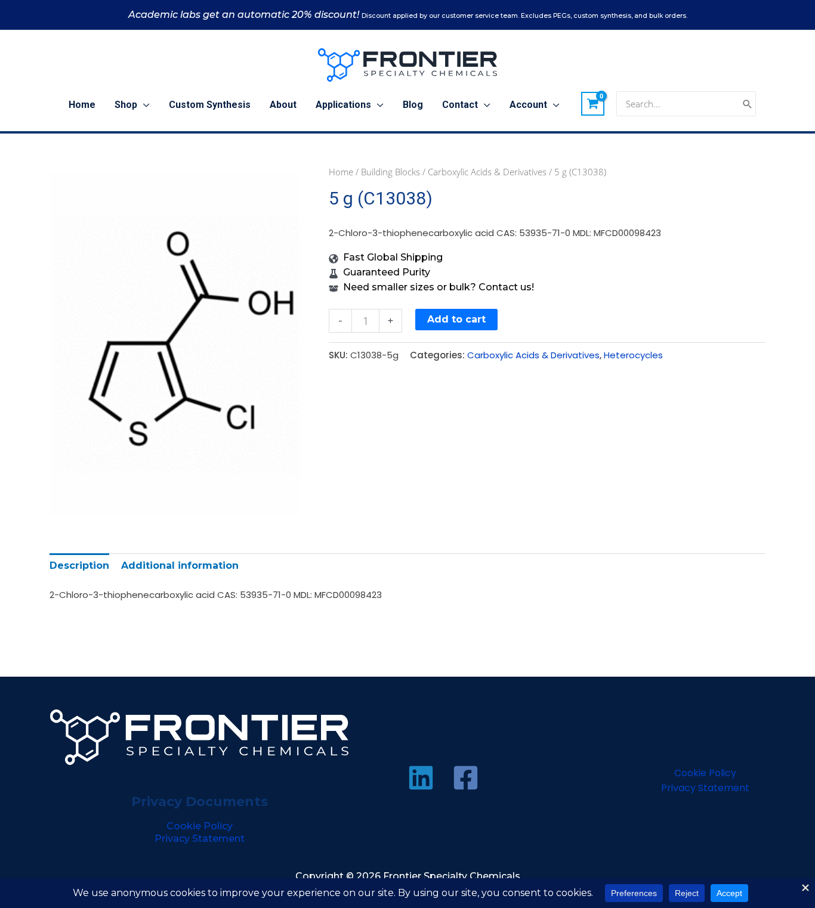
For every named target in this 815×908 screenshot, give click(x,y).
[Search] (747, 104)
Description (79, 565)
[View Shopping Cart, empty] (593, 104)
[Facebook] (465, 777)
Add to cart (456, 319)
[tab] (79, 565)
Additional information (180, 565)
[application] (143, 105)
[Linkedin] (420, 777)
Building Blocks (390, 172)
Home (341, 172)
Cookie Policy (199, 826)
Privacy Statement (200, 838)
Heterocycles (633, 355)
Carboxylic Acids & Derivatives (487, 172)
